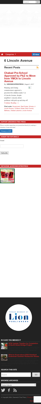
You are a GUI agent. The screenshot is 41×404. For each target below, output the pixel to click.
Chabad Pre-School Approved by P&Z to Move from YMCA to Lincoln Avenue (20, 77)
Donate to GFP (6, 131)
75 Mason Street (19, 108)
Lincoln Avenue (27, 110)
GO (38, 2)
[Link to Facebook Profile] (9, 391)
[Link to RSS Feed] (15, 391)
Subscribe (4, 153)
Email (2, 140)
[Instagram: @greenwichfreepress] (7, 175)
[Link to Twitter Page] (3, 391)
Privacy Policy (31, 397)
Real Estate (24, 106)
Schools (31, 106)
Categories (10, 54)
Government (16, 106)
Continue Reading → (11, 103)
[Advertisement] (20, 24)
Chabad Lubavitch (16, 110)
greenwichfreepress (15, 84)
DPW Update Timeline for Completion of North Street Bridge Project (23, 344)
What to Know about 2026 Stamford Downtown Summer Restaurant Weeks (23, 355)
